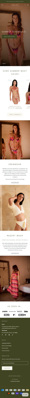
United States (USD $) (14, 376)
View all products (15, 114)
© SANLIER (15, 379)
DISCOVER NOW (15, 182)
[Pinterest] (9, 335)
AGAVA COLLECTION (9, 36)
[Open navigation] (2, 5)
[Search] (25, 5)
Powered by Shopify (15, 381)
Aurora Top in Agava (15, 106)
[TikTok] (12, 335)
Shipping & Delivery (6, 343)
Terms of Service (5, 350)
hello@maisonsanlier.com (10, 328)
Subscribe (7, 368)
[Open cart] (28, 5)
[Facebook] (2, 335)
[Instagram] (5, 335)
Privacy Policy (5, 348)
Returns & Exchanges (6, 345)
